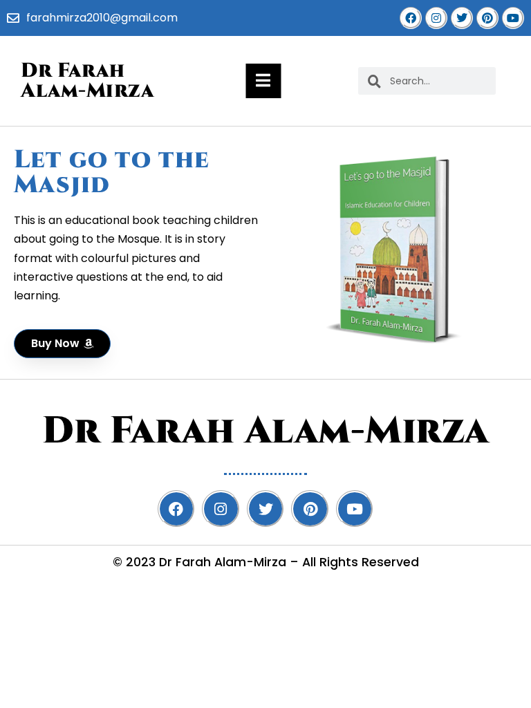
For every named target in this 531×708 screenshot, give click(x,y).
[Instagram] (436, 18)
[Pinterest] (487, 18)
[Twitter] (462, 18)
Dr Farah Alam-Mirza (87, 80)
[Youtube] (513, 18)
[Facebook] (411, 18)
